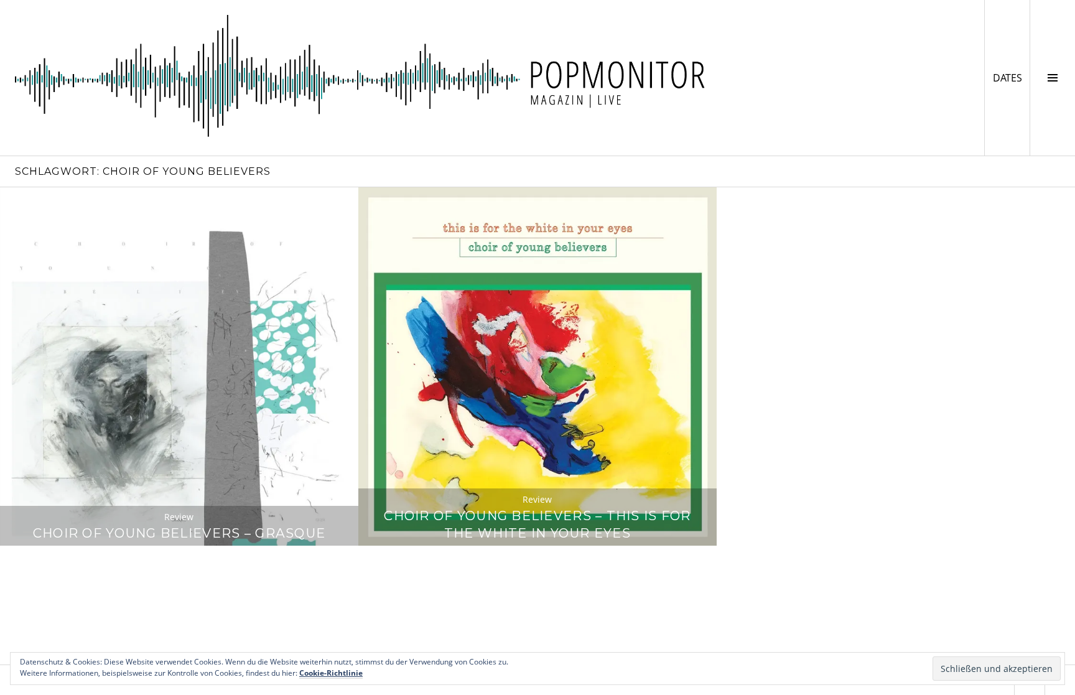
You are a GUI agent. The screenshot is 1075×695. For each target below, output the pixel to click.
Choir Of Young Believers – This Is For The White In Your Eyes (537, 524)
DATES (1011, 77)
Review (178, 517)
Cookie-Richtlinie (331, 673)
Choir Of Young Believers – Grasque (179, 533)
